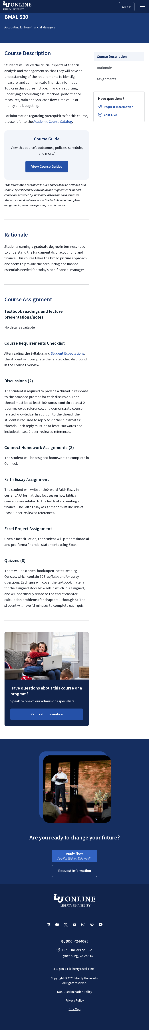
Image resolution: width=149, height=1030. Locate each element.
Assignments (106, 79)
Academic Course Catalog (52, 121)
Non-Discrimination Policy (74, 992)
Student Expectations (67, 353)
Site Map (74, 1009)
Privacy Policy (74, 1000)
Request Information (118, 107)
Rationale (104, 67)
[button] (46, 166)
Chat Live (110, 115)
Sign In (126, 7)
